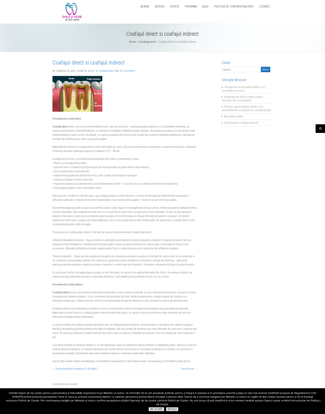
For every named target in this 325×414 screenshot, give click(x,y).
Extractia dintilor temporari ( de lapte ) (77, 368)
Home (132, 41)
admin (91, 70)
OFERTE (174, 6)
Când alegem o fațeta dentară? (241, 122)
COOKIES (264, 6)
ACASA (144, 6)
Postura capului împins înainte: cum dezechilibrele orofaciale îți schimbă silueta (246, 108)
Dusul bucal (187, 368)
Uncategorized (147, 41)
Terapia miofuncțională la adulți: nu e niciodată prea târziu (243, 88)
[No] (320, 401)
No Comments (127, 70)
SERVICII (159, 6)
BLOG (205, 6)
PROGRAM (191, 6)
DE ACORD (156, 409)
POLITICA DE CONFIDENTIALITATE (234, 6)
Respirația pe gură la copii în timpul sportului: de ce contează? (242, 98)
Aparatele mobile (233, 116)
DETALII (172, 409)
